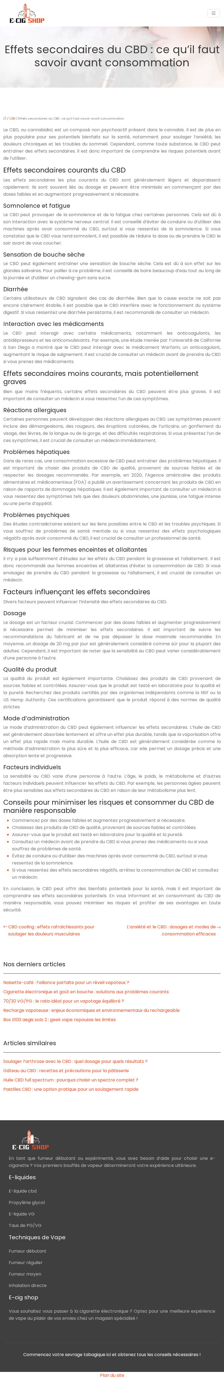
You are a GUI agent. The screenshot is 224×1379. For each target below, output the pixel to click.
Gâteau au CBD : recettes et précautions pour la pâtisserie (66, 1071)
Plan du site (112, 1375)
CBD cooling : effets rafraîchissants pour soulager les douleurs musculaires (51, 930)
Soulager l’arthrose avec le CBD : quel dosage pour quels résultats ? (75, 1061)
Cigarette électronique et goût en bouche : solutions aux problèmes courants (86, 992)
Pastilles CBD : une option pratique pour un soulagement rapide (70, 1089)
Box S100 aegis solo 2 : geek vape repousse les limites (59, 1020)
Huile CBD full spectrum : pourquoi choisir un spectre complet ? (70, 1080)
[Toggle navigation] (213, 13)
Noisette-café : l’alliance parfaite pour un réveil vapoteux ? (66, 982)
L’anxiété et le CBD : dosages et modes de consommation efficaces (171, 930)
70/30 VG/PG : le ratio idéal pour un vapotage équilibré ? (63, 1001)
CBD (12, 118)
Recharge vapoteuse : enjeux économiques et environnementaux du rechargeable (91, 1010)
